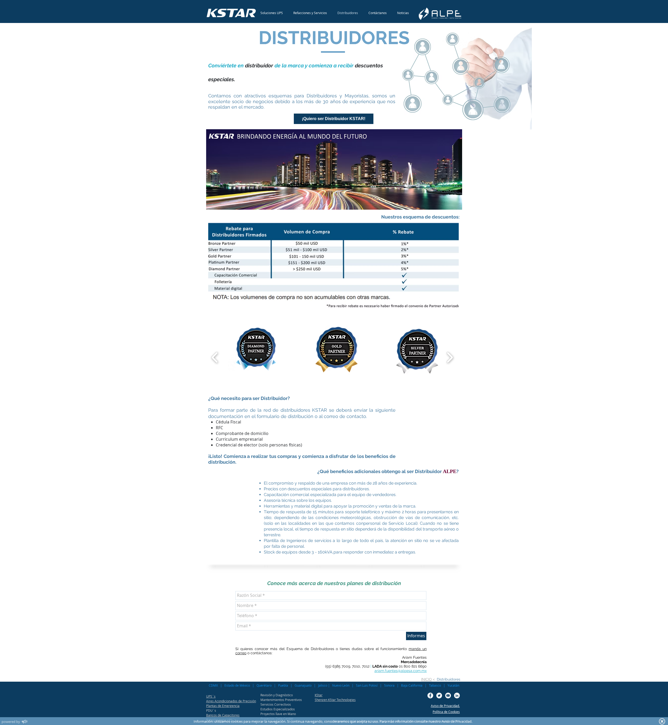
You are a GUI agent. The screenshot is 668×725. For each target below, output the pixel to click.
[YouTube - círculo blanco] (448, 695)
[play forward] (450, 357)
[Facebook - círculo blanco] (430, 695)
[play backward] (215, 357)
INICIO (426, 679)
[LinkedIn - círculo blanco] (457, 695)
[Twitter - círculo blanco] (439, 695)
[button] (255, 357)
